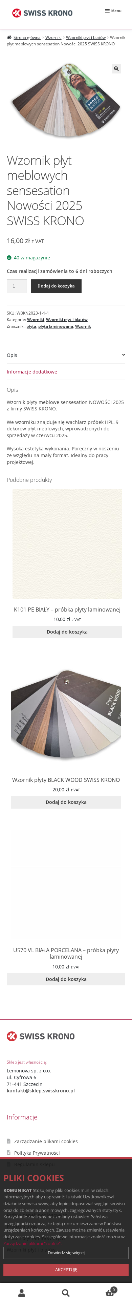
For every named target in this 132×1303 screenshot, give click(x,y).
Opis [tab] (12, 355)
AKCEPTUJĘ (66, 1269)
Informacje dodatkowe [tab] (32, 371)
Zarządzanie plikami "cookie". (32, 1243)
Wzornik (83, 326)
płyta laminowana (55, 326)
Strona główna (27, 37)
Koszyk (101, 1287)
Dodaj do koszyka (56, 286)
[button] (116, 68)
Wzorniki (53, 37)
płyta (31, 326)
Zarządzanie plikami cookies (46, 1141)
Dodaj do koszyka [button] (67, 631)
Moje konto (22, 1293)
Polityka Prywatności (37, 1153)
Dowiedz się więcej (66, 1252)
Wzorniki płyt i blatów (86, 37)
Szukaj (66, 1293)
